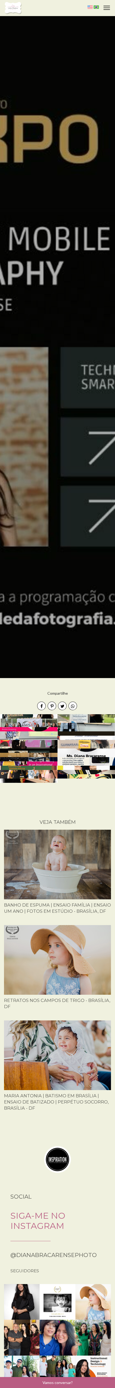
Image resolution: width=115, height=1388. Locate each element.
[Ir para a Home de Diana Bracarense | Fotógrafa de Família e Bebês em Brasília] (13, 7)
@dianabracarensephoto (53, 1255)
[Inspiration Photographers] (57, 1159)
